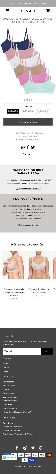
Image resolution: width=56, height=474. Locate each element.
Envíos (6, 389)
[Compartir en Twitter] (33, 148)
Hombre (6, 367)
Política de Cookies (11, 430)
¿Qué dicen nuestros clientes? (28, 189)
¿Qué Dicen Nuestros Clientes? (17, 412)
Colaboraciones (10, 400)
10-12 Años (27, 111)
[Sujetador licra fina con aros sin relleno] (39, 265)
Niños (5, 371)
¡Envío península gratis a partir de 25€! (28, 3)
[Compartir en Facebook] (28, 148)
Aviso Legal (8, 423)
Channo (28, 11)
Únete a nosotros (10, 408)
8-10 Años (13, 111)
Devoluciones (9, 393)
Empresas (7, 404)
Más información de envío (28, 225)
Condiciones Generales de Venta (18, 434)
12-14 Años (42, 111)
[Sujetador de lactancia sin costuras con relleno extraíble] (14, 265)
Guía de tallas (9, 385)
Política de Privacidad (12, 426)
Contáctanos (8, 382)
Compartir (27, 154)
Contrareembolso (11, 397)
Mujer (5, 363)
